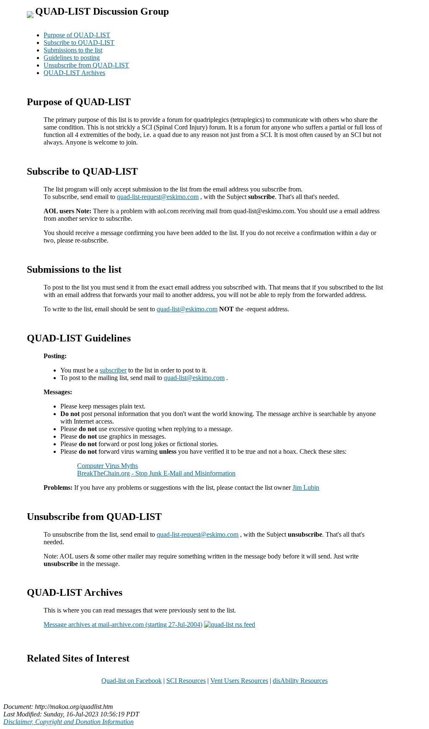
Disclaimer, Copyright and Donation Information (68, 721)
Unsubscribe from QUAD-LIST (86, 65)
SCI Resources (186, 680)
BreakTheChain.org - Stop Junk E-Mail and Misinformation (156, 473)
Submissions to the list (73, 50)
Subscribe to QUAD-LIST (79, 42)
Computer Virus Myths (107, 465)
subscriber (113, 370)
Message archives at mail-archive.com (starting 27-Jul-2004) (123, 624)
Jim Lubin (305, 487)
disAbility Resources (300, 680)
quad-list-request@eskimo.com (158, 196)
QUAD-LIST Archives (74, 72)
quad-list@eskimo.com (187, 309)
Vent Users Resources (239, 680)
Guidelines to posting (72, 57)
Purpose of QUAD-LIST (77, 35)
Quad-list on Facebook (131, 680)
